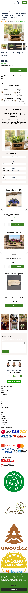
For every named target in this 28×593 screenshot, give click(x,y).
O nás (2, 388)
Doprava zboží (4, 420)
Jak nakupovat (4, 394)
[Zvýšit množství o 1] (7, 70)
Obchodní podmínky (5, 422)
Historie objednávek (5, 418)
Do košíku (18, 70)
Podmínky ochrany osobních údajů (8, 424)
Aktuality (2, 401)
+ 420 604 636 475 (15, 372)
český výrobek (15, 179)
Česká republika (15, 170)
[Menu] (24, 2)
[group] (14, 292)
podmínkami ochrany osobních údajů (11, 347)
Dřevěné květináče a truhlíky (18, 156)
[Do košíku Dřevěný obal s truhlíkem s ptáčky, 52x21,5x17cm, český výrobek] (17, 224)
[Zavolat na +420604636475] (15, 2)
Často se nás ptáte (5, 407)
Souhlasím (14, 589)
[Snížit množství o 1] (3, 70)
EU (1, 405)
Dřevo (13, 175)
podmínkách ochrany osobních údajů (13, 581)
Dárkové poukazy (4, 398)
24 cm (13, 177)
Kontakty (2, 392)
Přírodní (13, 161)
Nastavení (14, 585)
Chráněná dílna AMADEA (6, 396)
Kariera (2, 403)
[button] (14, 303)
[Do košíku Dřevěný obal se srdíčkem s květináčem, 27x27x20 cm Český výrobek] (18, 266)
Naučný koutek (4, 409)
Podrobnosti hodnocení (19, 21)
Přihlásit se (5, 351)
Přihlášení (3, 414)
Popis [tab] (8, 110)
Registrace (3, 416)
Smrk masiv (14, 182)
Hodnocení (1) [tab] (17, 110)
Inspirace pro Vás (4, 399)
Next (26, 209)
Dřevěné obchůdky (4, 390)
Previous (2, 209)
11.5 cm (13, 168)
